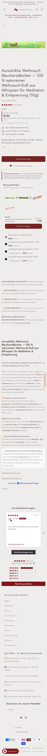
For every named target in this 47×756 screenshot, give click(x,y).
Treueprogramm (9, 620)
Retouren (7, 630)
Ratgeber (7, 601)
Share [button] (6, 488)
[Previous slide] (3, 533)
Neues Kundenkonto (10, 616)
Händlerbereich (9, 625)
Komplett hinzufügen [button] (23, 226)
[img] (13, 515)
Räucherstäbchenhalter (22, 323)
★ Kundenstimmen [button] (45, 380)
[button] (4, 9)
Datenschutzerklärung (37, 748)
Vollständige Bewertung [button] (16, 544)
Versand (10, 122)
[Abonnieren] (38, 709)
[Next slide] (43, 533)
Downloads (7, 640)
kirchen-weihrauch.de (13, 748)
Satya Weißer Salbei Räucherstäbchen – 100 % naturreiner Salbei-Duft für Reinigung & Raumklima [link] (24, 257)
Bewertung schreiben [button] (23, 584)
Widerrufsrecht (26, 751)
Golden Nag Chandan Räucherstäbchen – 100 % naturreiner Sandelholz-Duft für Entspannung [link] (23, 249)
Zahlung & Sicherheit (11, 635)
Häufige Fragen (9, 606)
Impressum (41, 751)
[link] (10, 198)
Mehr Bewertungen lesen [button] (23, 552)
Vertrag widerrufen (10, 645)
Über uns (7, 611)
